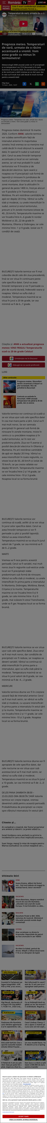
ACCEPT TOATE (23, 1116)
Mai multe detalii (27, 1084)
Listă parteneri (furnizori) (8, 1112)
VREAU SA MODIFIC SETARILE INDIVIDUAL (23, 1119)
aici (3, 1093)
